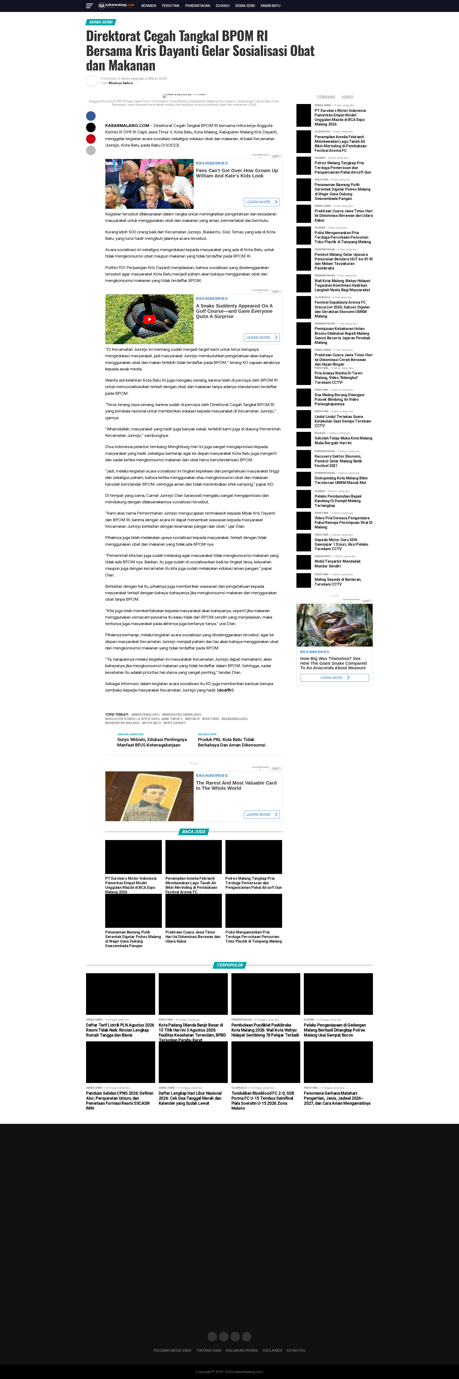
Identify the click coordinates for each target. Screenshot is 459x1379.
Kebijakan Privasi (242, 1350)
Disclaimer (272, 1350)
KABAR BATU (270, 5)
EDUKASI (223, 5)
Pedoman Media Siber (172, 1350)
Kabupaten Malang (123, 723)
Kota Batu (152, 723)
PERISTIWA (171, 5)
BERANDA (149, 5)
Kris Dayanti (175, 723)
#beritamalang (146, 714)
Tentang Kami (208, 1350)
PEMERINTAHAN (197, 5)
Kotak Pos (296, 1350)
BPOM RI (193, 719)
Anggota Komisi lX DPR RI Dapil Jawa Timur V (145, 719)
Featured (211, 719)
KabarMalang (236, 719)
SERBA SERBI (245, 5)
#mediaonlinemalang (183, 714)
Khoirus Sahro (121, 83)
